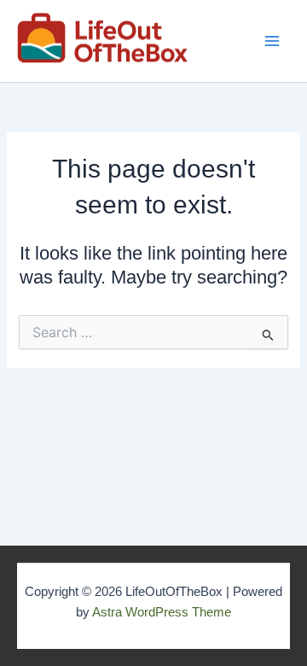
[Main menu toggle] (272, 41)
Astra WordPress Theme (161, 612)
